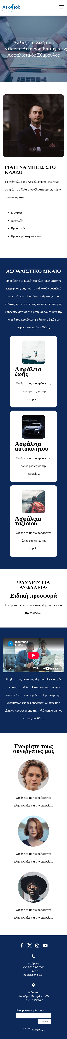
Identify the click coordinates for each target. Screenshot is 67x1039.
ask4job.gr (38, 1029)
